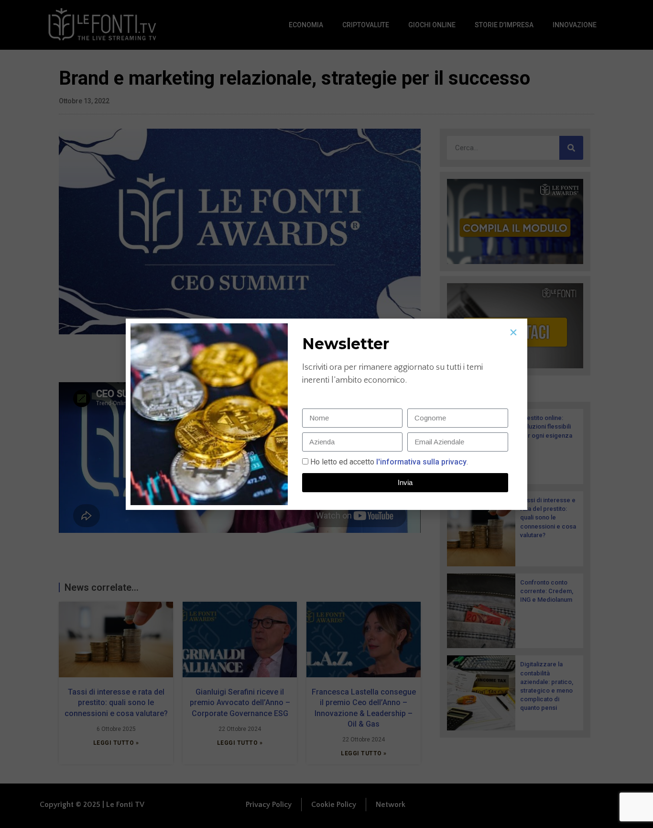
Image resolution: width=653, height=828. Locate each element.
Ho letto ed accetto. (389, 461)
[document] (326, 414)
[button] (513, 332)
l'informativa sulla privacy (420, 461)
